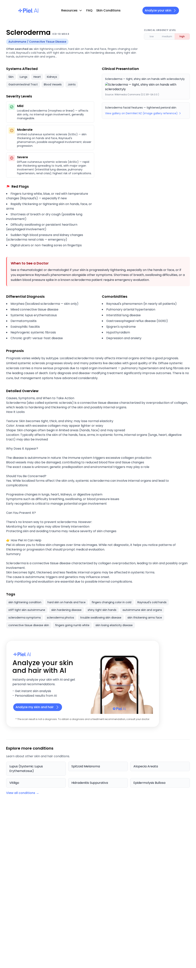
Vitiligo (14, 783)
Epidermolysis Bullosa (149, 783)
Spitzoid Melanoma (85, 766)
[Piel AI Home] (28, 10)
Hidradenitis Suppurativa (89, 783)
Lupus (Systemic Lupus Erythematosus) (26, 768)
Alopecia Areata (145, 766)
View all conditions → (22, 793)
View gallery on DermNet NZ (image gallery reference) (141, 113)
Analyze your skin (158, 10)
